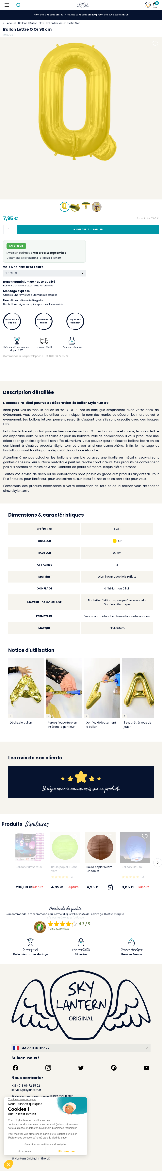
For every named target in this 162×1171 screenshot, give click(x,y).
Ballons (22, 23)
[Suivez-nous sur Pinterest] (114, 1068)
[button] (6, 862)
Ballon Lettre (36, 23)
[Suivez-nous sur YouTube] (147, 1068)
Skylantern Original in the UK (30, 1159)
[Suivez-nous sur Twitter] (81, 1068)
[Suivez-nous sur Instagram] (48, 1068)
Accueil (11, 23)
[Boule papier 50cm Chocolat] (100, 847)
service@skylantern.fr (26, 1090)
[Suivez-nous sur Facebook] (15, 1068)
